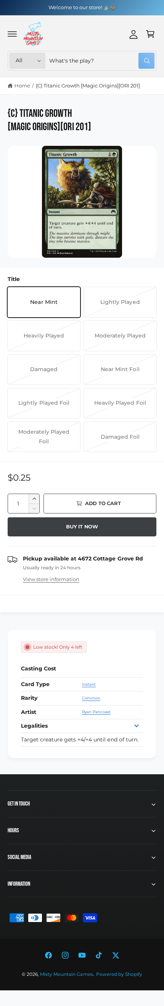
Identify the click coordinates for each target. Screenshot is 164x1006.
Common (91, 698)
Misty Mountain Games (66, 974)
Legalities (34, 725)
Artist (28, 712)
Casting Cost (38, 668)
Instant (89, 684)
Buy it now (82, 526)
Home (22, 85)
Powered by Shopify (119, 974)
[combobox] (101, 61)
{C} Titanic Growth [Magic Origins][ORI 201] (88, 85)
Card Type (35, 684)
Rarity (29, 697)
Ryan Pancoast (96, 711)
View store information (51, 579)
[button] (12, 34)
